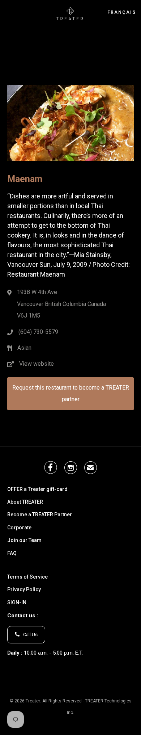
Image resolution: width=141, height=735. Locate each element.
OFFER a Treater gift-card (37, 489)
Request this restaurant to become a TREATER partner (70, 393)
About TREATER (25, 502)
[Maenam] (70, 148)
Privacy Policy (24, 589)
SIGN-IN (16, 602)
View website (36, 363)
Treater (33, 701)
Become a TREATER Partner (39, 514)
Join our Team (24, 540)
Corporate (19, 527)
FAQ (12, 553)
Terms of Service (27, 577)
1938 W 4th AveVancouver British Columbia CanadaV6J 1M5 (61, 304)
